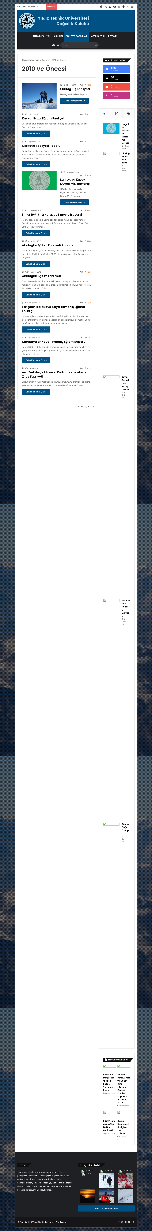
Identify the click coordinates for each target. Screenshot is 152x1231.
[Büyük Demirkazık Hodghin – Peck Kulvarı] (123, 1114)
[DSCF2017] (87, 1171)
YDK (48, 36)
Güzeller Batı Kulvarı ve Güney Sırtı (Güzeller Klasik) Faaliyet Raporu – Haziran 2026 (123, 1088)
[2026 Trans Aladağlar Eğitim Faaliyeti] (109, 1114)
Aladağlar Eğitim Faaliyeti (41, 276)
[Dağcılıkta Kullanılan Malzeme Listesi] (111, 128)
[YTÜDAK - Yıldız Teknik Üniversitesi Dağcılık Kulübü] (75, 21)
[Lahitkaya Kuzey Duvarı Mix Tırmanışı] (39, 180)
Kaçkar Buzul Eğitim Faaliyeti (43, 118)
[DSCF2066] (87, 1196)
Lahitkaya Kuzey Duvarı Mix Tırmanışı (75, 181)
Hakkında (58, 36)
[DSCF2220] (125, 1181)
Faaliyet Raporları (76, 36)
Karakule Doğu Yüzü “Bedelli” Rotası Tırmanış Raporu (108, 1082)
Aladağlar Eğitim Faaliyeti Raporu (47, 245)
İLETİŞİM (112, 36)
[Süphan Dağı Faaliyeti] (111, 933)
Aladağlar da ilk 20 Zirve (126, 158)
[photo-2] (87, 1174)
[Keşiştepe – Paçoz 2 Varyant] (111, 710)
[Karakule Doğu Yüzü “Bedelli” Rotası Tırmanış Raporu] (109, 1068)
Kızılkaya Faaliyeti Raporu (41, 146)
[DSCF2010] (125, 1171)
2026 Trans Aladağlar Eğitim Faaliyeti (109, 1126)
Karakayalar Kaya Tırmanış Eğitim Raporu (53, 342)
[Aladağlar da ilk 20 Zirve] (111, 262)
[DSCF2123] (106, 1181)
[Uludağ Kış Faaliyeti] (39, 96)
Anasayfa (38, 36)
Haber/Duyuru (98, 36)
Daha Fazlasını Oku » (74, 100)
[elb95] (106, 1196)
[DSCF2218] (106, 1171)
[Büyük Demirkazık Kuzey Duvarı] (111, 486)
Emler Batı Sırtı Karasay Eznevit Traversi (52, 214)
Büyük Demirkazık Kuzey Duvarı (125, 383)
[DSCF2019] (125, 1196)
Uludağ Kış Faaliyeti (75, 89)
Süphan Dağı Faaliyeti (126, 829)
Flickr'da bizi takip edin (106, 1208)
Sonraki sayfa (82, 406)
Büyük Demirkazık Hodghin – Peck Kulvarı (123, 1127)
